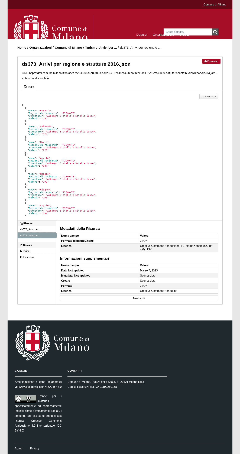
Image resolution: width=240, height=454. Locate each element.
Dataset (141, 34)
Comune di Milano (214, 4)
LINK (148, 249)
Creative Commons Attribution (158, 290)
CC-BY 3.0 (55, 386)
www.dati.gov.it (28, 386)
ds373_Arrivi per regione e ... (140, 47)
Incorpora (210, 96)
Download (212, 61)
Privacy (34, 448)
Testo (30, 86)
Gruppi (184, 34)
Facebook (28, 257)
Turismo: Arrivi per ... (101, 47)
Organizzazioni (163, 34)
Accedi (19, 448)
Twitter (26, 250)
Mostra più (139, 298)
